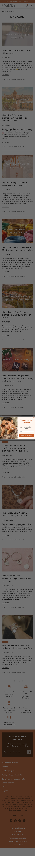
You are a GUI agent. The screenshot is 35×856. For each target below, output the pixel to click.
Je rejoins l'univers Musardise (26, 435)
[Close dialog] (34, 418)
